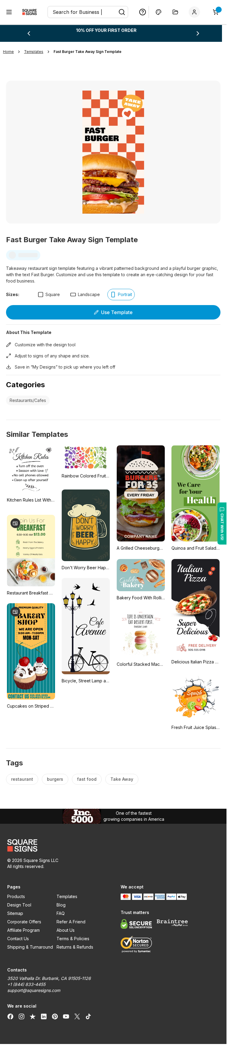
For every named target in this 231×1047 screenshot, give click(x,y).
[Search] (121, 12)
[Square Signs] (29, 12)
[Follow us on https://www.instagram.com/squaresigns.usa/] (21, 1016)
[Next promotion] (198, 33)
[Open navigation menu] (9, 12)
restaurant (22, 779)
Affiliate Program (23, 930)
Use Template (117, 312)
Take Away (121, 779)
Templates (67, 896)
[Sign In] (195, 12)
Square (52, 294)
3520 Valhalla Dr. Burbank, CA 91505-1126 (49, 978)
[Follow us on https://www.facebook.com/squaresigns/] (10, 1016)
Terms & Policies (73, 938)
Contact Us (18, 938)
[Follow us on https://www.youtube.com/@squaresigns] (66, 1016)
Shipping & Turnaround (30, 947)
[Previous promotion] (29, 33)
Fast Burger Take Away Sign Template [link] (88, 51)
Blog (61, 904)
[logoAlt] (56, 845)
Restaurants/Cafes (28, 400)
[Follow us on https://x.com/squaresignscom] (77, 1016)
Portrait (125, 294)
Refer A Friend (71, 921)
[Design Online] (158, 12)
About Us (66, 930)
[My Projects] (175, 12)
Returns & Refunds (75, 947)
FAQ (61, 913)
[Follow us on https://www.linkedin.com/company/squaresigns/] (44, 1016)
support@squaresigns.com (33, 990)
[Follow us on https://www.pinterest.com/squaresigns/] (55, 1016)
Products (16, 896)
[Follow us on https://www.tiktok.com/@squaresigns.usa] (88, 1016)
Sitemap (15, 913)
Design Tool (19, 904)
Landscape (89, 294)
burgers (55, 779)
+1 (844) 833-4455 (26, 984)
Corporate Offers (24, 921)
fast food (87, 779)
